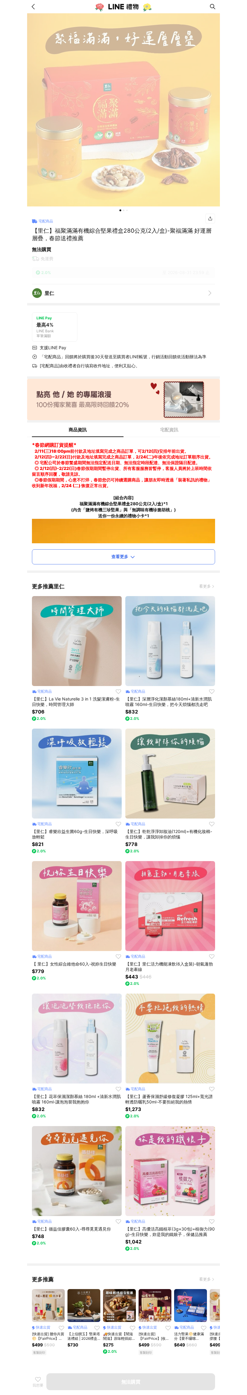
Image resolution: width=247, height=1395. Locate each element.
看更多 (205, 586)
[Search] (213, 7)
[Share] (210, 218)
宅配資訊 (169, 430)
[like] (118, 691)
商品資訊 (78, 430)
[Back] (34, 7)
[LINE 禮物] (123, 7)
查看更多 (119, 556)
